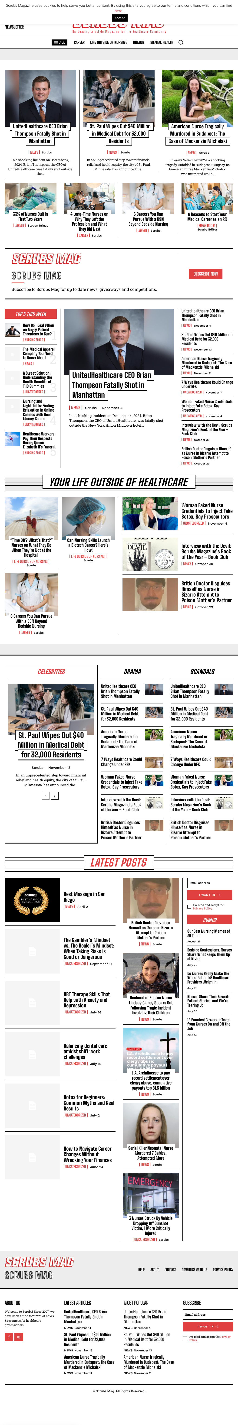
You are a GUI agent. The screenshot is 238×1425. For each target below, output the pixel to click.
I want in (207, 894)
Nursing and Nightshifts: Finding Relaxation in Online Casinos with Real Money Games (38, 410)
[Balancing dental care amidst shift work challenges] (32, 1054)
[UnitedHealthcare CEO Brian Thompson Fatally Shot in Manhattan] (40, 98)
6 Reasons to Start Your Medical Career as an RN (207, 217)
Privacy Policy (202, 908)
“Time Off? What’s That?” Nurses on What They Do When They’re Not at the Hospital (31, 548)
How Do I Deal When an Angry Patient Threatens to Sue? (38, 329)
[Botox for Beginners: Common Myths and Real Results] (32, 1106)
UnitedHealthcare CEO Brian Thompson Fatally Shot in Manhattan (40, 133)
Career (19, 225)
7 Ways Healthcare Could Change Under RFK (207, 384)
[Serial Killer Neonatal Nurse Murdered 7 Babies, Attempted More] (151, 1125)
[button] (180, 42)
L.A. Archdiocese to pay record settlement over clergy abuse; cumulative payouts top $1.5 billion (151, 1080)
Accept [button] (120, 18)
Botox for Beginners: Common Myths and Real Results (89, 1102)
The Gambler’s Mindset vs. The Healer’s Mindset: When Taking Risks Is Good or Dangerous (89, 948)
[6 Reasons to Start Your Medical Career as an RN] (208, 198)
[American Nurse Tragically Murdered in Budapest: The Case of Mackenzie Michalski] (197, 98)
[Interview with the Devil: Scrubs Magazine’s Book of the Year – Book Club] (150, 554)
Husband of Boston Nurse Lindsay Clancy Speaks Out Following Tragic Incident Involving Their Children (151, 1005)
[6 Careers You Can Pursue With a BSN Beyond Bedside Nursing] (148, 198)
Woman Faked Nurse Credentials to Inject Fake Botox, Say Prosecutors (207, 405)
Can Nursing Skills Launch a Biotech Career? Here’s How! (88, 545)
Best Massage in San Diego (85, 897)
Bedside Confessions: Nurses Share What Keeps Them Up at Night (209, 954)
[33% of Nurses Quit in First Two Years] (30, 198)
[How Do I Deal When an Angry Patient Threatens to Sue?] (12, 330)
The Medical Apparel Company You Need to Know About (39, 353)
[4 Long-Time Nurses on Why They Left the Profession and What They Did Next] (90, 198)
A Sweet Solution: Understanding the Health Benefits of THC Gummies (37, 380)
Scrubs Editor (207, 229)
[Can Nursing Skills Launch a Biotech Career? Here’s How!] (89, 518)
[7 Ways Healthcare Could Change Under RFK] (154, 762)
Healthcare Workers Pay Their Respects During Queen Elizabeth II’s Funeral (39, 440)
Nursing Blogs (34, 339)
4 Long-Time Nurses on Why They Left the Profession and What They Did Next (89, 221)
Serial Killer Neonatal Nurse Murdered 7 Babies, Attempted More (150, 1153)
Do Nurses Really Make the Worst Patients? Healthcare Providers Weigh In (208, 977)
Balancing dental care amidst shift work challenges (85, 1051)
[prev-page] (46, 796)
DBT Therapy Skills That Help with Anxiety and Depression (87, 1000)
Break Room (206, 225)
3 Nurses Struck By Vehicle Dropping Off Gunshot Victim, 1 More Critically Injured (150, 1226)
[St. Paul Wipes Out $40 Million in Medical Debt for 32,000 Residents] (119, 98)
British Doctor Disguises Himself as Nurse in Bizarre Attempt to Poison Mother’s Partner (206, 453)
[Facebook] (9, 1337)
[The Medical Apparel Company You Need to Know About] (12, 354)
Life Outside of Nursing (31, 561)
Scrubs (47, 152)
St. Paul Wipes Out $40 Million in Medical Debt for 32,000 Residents (120, 133)
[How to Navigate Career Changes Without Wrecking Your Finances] (32, 1157)
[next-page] (55, 796)
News (34, 152)
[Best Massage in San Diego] (32, 900)
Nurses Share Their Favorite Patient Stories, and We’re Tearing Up (208, 1001)
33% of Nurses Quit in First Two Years (30, 216)
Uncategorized (34, 391)
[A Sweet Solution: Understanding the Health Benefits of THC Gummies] (12, 378)
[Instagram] (18, 1337)
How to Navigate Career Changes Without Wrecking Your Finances (88, 1154)
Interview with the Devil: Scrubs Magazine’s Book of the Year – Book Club (207, 429)
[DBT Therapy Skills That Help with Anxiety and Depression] (32, 1003)
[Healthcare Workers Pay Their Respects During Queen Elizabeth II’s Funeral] (12, 439)
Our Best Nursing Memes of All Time (208, 933)
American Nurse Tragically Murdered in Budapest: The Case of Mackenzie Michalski (198, 133)
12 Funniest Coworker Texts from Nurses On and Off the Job (208, 1024)
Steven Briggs (38, 225)
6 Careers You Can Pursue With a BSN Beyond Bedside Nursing (148, 219)
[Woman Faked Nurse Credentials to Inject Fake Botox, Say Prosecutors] (150, 513)
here (118, 11)
